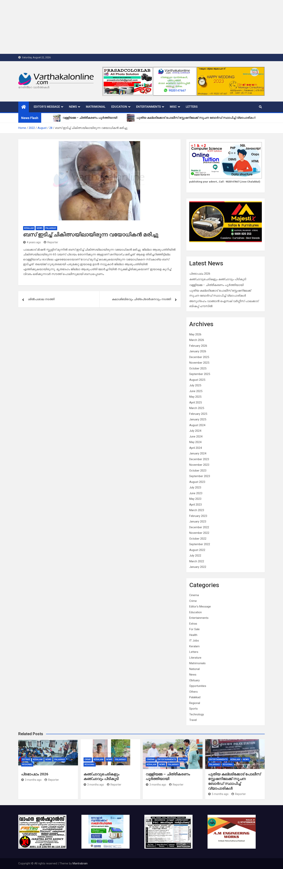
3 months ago (33, 779)
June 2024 (195, 436)
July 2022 (195, 555)
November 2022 (199, 533)
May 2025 (195, 396)
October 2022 (197, 538)
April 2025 (195, 402)
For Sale (194, 629)
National (194, 669)
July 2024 (195, 430)
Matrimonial (95, 106)
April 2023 (195, 504)
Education (119, 106)
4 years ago (34, 242)
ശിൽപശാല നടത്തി (41, 299)
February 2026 (198, 345)
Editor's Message (200, 606)
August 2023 (197, 482)
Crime (193, 601)
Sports (193, 708)
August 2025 (197, 380)
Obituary (194, 680)
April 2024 (195, 448)
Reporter (52, 242)
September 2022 (199, 544)
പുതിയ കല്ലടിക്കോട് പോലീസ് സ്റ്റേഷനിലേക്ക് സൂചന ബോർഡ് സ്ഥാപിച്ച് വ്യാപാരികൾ (234, 781)
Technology (196, 714)
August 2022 (197, 550)
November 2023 (199, 465)
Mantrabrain (80, 863)
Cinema (194, 595)
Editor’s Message (47, 106)
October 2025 (197, 368)
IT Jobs (194, 640)
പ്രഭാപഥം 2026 (199, 273)
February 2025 (198, 414)
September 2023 (199, 476)
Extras (193, 623)
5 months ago (220, 794)
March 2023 (196, 510)
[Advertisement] (115, 27)
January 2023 (197, 521)
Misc (173, 106)
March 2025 (196, 408)
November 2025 (199, 362)
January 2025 (197, 419)
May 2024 (195, 442)
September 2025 (199, 374)
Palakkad (50, 228)
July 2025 (195, 385)
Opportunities (197, 686)
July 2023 (195, 487)
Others (193, 691)
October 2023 (197, 470)
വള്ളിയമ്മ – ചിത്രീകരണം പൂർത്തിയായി (216, 285)
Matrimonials (197, 663)
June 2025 (195, 391)
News (73, 106)
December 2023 (199, 459)
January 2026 (197, 351)
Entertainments (148, 106)
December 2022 (199, 527)
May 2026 (195, 334)
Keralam (29, 228)
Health (193, 635)
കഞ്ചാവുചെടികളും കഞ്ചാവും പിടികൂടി (217, 279)
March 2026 (196, 340)
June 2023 (195, 493)
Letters (192, 106)
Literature (195, 657)
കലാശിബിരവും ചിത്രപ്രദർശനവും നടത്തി (141, 299)
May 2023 (195, 499)
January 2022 (197, 567)
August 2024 (197, 425)
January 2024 (197, 453)
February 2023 (198, 516)
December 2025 (199, 357)
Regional (194, 703)
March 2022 (196, 561)
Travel (193, 720)
